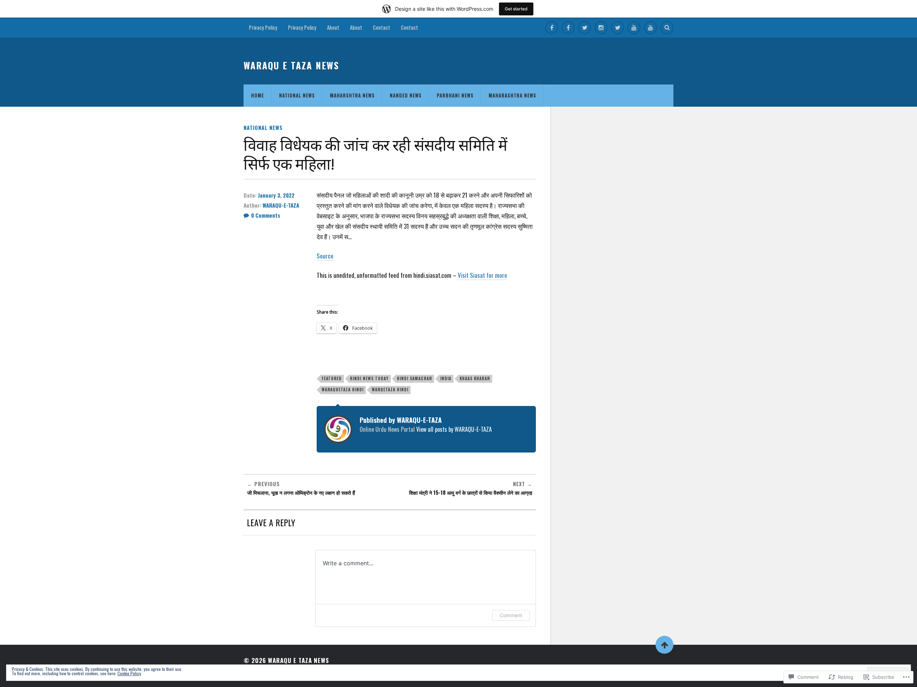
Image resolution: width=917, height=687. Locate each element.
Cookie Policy (129, 673)
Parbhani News (455, 95)
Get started (516, 8)
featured (332, 378)
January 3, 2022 (276, 195)
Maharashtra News (512, 95)
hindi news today (369, 378)
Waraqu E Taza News (291, 65)
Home (257, 95)
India (445, 378)
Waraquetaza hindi (343, 389)
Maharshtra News (352, 95)
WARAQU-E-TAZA (281, 205)
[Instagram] (601, 27)
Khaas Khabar (475, 378)
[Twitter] (584, 27)
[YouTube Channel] (634, 27)
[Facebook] (551, 27)
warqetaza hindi (390, 389)
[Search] (667, 27)
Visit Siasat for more (482, 275)
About (333, 27)
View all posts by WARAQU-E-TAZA (454, 429)
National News (297, 95)
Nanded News (406, 95)
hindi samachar (414, 378)
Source (325, 255)
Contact (381, 27)
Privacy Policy (263, 27)
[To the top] (664, 645)
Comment (511, 615)
